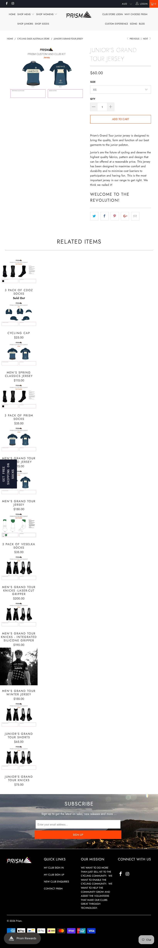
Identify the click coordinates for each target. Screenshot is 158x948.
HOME (12, 14)
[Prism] (79, 14)
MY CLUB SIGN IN (54, 868)
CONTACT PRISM (53, 888)
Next (146, 38)
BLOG (142, 24)
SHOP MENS (24, 14)
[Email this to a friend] (135, 216)
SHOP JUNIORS (25, 24)
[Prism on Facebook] (6, 4)
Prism (19, 921)
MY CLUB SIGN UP (54, 874)
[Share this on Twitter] (94, 216)
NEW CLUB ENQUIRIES (56, 881)
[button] (8, 474)
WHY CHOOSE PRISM (135, 14)
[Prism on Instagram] (12, 4)
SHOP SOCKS (42, 24)
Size (93, 82)
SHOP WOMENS (45, 14)
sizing (133, 24)
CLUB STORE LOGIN (112, 14)
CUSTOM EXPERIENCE (116, 24)
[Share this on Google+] (125, 216)
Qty (92, 99)
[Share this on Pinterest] (115, 216)
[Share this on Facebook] (104, 216)
